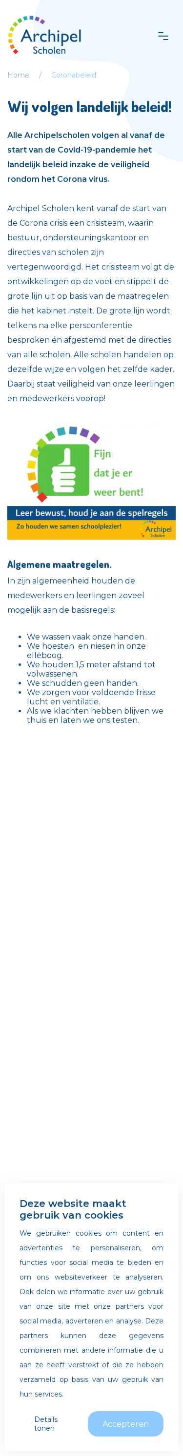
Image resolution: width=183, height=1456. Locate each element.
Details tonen (46, 1424)
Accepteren (125, 1424)
